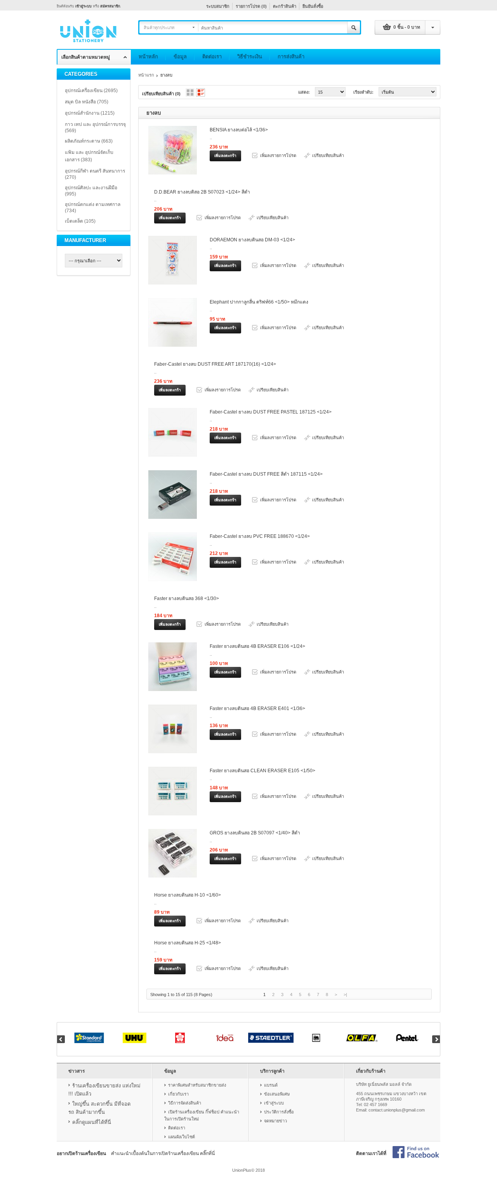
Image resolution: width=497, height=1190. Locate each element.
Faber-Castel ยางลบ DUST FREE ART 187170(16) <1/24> (215, 364)
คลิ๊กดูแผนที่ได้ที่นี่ (91, 1122)
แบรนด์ (271, 1085)
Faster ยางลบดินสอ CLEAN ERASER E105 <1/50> (262, 770)
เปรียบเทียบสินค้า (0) (161, 93)
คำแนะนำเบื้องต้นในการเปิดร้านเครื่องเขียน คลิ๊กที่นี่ (163, 1153)
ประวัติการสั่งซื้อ (279, 1112)
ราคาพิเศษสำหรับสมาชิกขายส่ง (197, 1085)
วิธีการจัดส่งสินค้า (184, 1103)
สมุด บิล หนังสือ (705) (86, 102)
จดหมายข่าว (275, 1120)
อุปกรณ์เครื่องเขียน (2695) (91, 90)
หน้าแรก (146, 75)
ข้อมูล (180, 56)
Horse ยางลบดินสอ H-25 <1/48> (187, 943)
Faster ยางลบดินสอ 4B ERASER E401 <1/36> (257, 708)
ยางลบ (166, 75)
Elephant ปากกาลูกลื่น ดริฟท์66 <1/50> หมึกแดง (259, 302)
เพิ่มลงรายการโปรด (278, 155)
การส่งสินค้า (291, 56)
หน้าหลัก (148, 56)
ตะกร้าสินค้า (284, 6)
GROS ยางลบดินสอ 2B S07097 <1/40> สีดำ (255, 833)
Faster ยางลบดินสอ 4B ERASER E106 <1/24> (257, 646)
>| (345, 994)
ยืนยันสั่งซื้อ (312, 6)
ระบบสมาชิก (217, 6)
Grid (190, 92)
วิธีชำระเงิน (249, 56)
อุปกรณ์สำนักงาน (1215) (90, 113)
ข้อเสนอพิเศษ (277, 1094)
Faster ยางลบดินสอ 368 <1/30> (186, 598)
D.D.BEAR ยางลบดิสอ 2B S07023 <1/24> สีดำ (202, 192)
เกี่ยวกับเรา (178, 1094)
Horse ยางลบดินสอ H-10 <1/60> (187, 895)
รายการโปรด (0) (251, 6)
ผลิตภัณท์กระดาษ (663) (89, 141)
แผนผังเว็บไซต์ (181, 1136)
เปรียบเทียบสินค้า (328, 155)
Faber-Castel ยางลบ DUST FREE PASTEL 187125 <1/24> (271, 412)
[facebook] (416, 1152)
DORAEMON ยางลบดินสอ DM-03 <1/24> (252, 240)
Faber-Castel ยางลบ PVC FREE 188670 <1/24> (260, 536)
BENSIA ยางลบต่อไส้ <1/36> (239, 130)
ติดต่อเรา (212, 56)
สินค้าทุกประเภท (159, 27)
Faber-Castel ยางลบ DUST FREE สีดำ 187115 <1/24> (266, 474)
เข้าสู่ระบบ (83, 6)
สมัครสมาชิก (110, 6)
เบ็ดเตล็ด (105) (80, 221)
